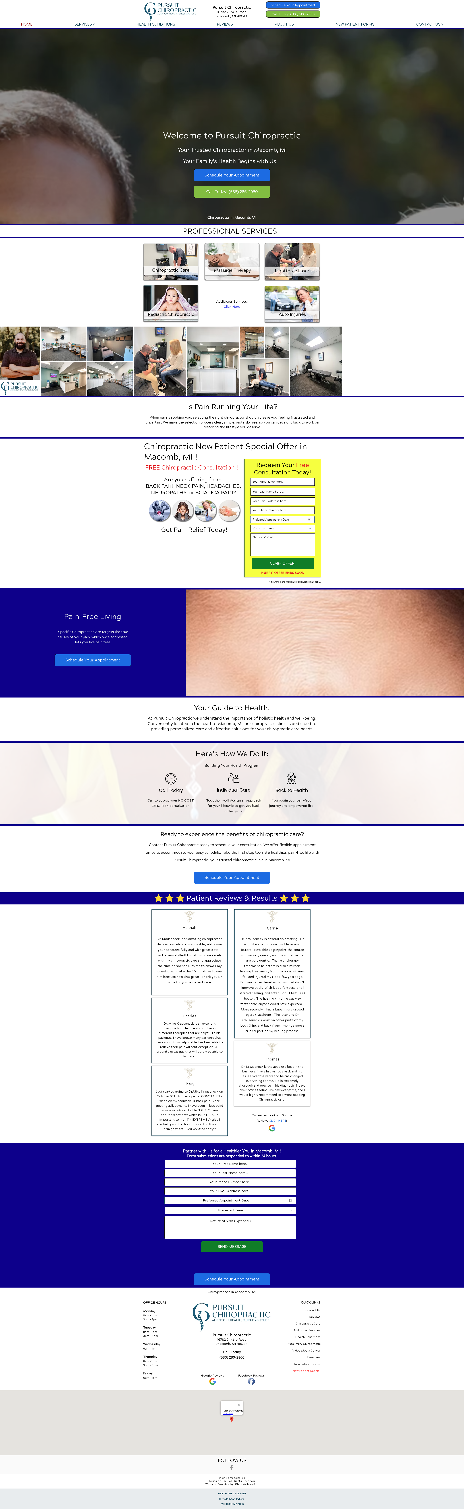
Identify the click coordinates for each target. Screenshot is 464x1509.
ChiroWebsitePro (247, 1484)
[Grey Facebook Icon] (231, 1467)
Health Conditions (307, 1337)
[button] (84, 24)
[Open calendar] (309, 519)
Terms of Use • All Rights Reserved (232, 1481)
